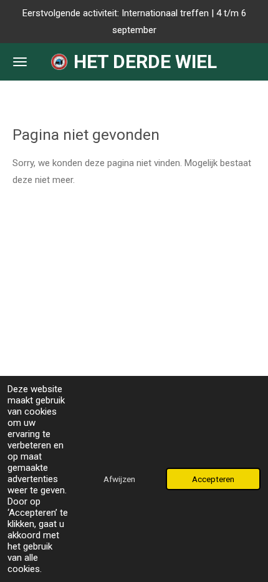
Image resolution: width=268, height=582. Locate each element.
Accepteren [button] (213, 479)
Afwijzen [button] (119, 479)
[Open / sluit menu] (20, 61)
